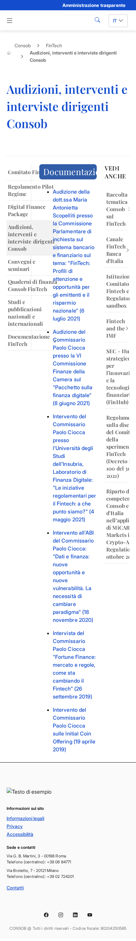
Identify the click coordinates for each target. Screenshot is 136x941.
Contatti (15, 887)
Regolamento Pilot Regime (31, 190)
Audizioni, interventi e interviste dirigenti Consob (31, 237)
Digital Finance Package (27, 210)
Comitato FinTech (30, 172)
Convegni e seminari (22, 265)
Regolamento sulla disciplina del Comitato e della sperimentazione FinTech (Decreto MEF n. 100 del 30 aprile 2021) (117, 446)
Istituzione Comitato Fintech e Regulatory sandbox (117, 291)
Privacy (15, 826)
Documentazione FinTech (29, 340)
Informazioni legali (25, 818)
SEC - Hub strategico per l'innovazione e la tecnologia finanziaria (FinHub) (117, 376)
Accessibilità (20, 834)
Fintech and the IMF (115, 328)
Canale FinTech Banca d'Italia (116, 250)
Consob (23, 45)
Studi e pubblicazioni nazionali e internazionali (25, 312)
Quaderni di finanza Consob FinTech (32, 285)
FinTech (54, 45)
